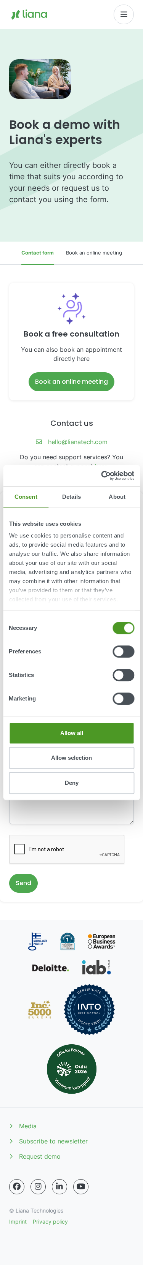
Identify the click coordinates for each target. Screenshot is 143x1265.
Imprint (18, 1221)
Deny (72, 783)
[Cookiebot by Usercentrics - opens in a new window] (101, 476)
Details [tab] (71, 496)
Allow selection (71, 757)
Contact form (37, 253)
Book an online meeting (94, 253)
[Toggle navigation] (124, 14)
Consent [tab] (25, 496)
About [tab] (117, 496)
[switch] (123, 651)
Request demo (40, 1156)
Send (23, 883)
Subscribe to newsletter (53, 1141)
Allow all (71, 733)
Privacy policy (50, 1221)
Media (28, 1126)
